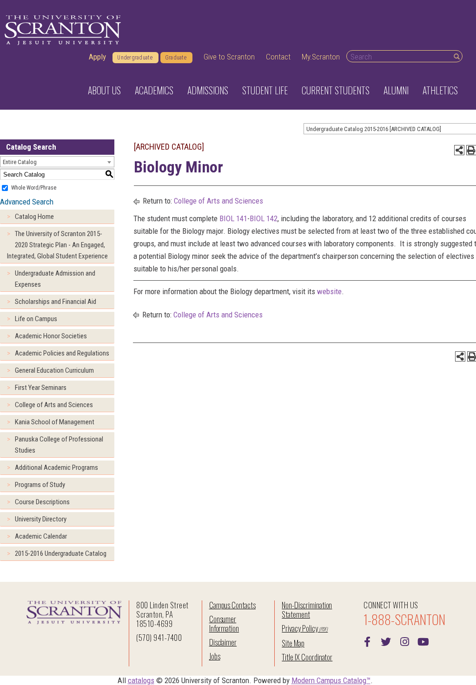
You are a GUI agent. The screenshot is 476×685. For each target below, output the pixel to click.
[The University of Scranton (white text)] (63, 30)
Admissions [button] (207, 90)
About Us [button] (104, 90)
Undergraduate (134, 57)
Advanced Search (26, 201)
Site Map (293, 643)
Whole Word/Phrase (33, 187)
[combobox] (57, 161)
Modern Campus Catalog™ (330, 680)
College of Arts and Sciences (54, 405)
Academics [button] (154, 90)
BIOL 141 (233, 218)
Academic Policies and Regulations (62, 353)
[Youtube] (423, 640)
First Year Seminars (40, 387)
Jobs (214, 656)
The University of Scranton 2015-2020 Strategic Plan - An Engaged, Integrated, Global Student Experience (57, 245)
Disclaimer (223, 642)
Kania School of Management (54, 422)
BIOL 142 (264, 218)
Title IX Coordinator (307, 657)
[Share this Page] (459, 150)
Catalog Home (34, 216)
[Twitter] (386, 640)
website (329, 291)
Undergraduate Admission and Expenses (55, 279)
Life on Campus (36, 319)
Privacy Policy (299, 628)
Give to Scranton (229, 56)
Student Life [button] (265, 90)
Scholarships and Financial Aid (55, 301)
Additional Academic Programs (56, 467)
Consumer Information (224, 623)
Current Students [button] (336, 90)
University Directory (40, 519)
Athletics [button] (440, 90)
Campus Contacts (232, 605)
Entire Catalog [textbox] (20, 161)
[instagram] (404, 640)
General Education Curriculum (54, 370)
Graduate (175, 57)
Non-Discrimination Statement (307, 609)
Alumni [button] (396, 90)
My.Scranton (321, 56)
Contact (278, 56)
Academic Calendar (41, 536)
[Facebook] (367, 640)
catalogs (141, 680)
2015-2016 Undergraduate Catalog (60, 553)
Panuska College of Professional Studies (59, 444)
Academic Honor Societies (51, 336)
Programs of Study (40, 485)
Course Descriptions (42, 502)
